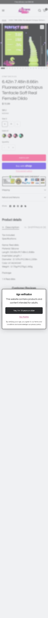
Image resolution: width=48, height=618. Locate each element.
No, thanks (24, 317)
